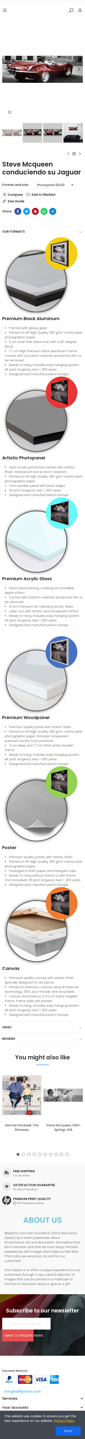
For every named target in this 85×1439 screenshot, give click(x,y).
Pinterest (35, 211)
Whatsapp (44, 211)
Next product (79, 154)
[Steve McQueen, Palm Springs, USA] (63, 1095)
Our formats (13, 231)
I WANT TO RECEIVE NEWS (18, 1335)
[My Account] (80, 10)
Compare (15, 194)
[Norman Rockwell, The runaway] (21, 1095)
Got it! (68, 1431)
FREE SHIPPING (24, 1171)
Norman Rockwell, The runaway (22, 1127)
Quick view (30, 1096)
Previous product (68, 154)
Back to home (74, 154)
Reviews (8, 1039)
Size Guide (16, 201)
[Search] (71, 10)
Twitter (26, 211)
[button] (6, 69)
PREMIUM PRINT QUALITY (32, 1199)
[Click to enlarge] (9, 112)
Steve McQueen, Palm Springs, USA (63, 1127)
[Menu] (4, 10)
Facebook (17, 211)
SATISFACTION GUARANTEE (34, 1185)
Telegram (52, 211)
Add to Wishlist (43, 194)
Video (7, 1027)
